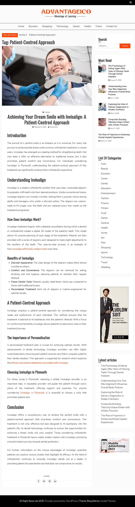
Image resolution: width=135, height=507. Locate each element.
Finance (105, 203)
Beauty (104, 168)
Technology (62, 26)
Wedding (105, 267)
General (105, 222)
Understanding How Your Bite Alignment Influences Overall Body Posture (119, 90)
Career (104, 178)
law (103, 237)
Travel (98, 26)
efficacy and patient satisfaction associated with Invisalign (39, 362)
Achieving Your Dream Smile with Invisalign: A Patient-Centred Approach (47, 119)
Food (103, 213)
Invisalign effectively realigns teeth (29, 248)
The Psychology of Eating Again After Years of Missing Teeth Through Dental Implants (118, 71)
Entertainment (108, 193)
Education (106, 188)
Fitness (104, 208)
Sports (104, 252)
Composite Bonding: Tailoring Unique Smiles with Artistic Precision (118, 122)
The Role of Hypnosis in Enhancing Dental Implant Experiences (114, 136)
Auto (103, 163)
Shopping (47, 26)
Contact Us (111, 26)
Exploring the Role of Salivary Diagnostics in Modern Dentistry (118, 107)
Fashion (105, 198)
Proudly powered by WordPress (61, 501)
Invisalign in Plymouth (32, 392)
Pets (103, 242)
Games (76, 26)
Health (87, 26)
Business (33, 26)
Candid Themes (107, 501)
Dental (47, 112)
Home (21, 26)
